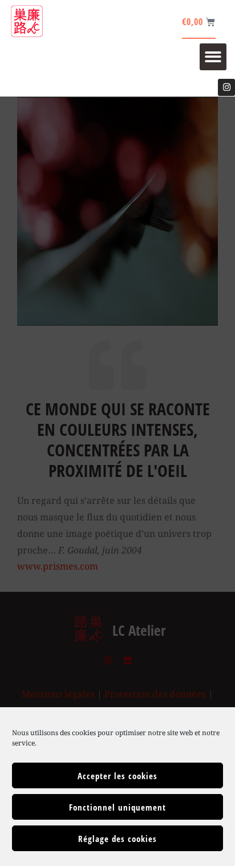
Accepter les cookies (117, 775)
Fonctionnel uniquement (117, 807)
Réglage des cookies (117, 838)
